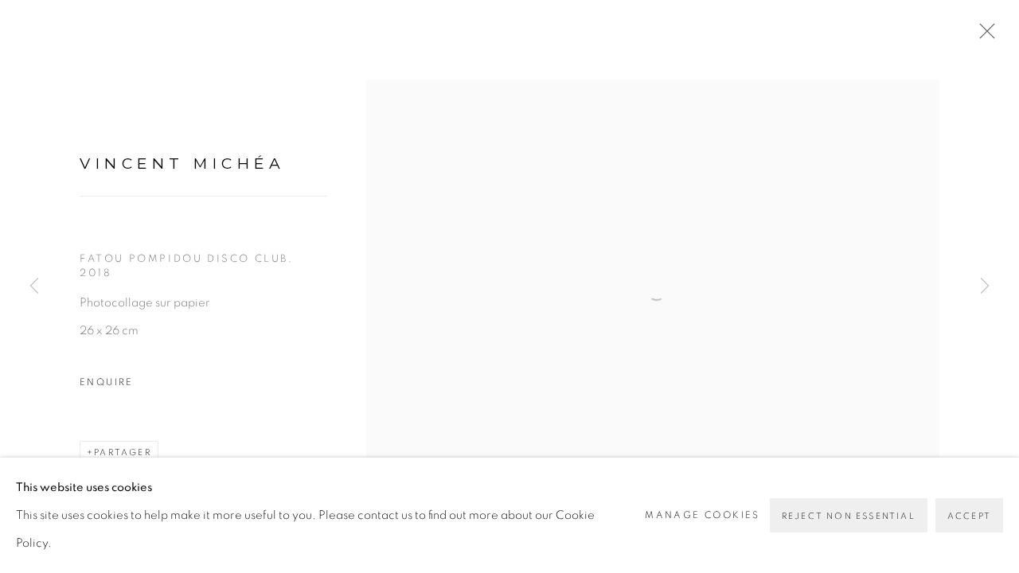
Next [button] (985, 286)
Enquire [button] (107, 382)
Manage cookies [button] (702, 515)
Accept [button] (969, 516)
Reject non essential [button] (849, 516)
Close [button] (983, 36)
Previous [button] (34, 286)
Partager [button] (122, 452)
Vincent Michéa (182, 163)
